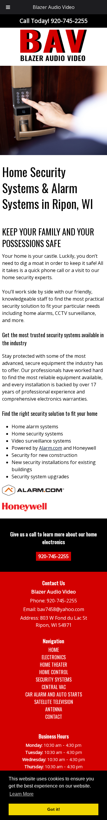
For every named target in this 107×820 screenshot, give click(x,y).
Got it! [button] (53, 809)
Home (53, 649)
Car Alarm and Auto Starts (53, 694)
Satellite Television (53, 701)
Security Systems (54, 679)
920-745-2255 (53, 556)
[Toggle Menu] (8, 7)
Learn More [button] (22, 793)
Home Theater (53, 664)
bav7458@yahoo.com (60, 609)
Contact (53, 716)
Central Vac (54, 687)
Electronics (54, 657)
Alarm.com (50, 448)
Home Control (53, 672)
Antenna (53, 709)
